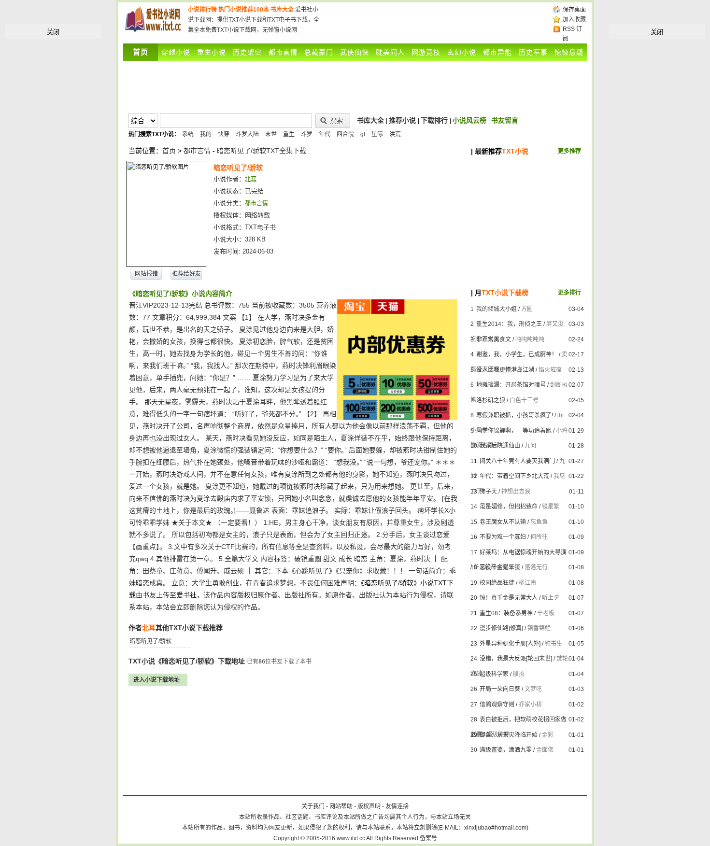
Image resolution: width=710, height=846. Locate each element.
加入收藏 (574, 19)
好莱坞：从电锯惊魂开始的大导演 (523, 552)
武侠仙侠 (354, 52)
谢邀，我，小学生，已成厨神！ (516, 354)
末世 (271, 134)
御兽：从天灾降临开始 (509, 735)
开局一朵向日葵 (500, 689)
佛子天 (488, 491)
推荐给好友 (186, 273)
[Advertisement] (436, 19)
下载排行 (434, 120)
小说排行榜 (202, 9)
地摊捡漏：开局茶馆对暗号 (511, 384)
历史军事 (533, 52)
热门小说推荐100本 (243, 9)
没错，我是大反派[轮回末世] (516, 658)
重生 (289, 134)
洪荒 (395, 134)
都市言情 (283, 52)
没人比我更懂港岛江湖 (505, 370)
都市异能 (497, 52)
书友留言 (504, 120)
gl (362, 134)
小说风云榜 (469, 120)
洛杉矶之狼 (490, 400)
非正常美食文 (493, 339)
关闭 (53, 32)
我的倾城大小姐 (496, 309)
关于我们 (313, 806)
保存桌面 (574, 9)
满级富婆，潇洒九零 (506, 750)
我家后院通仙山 (500, 445)
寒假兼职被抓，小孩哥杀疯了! (514, 415)
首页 (169, 151)
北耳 (250, 179)
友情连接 (397, 806)
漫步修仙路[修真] (501, 628)
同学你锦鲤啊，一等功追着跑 (514, 430)
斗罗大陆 (247, 134)
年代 (324, 134)
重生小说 (211, 52)
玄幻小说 (461, 52)
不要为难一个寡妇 (503, 537)
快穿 (223, 134)
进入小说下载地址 (156, 680)
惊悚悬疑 (568, 52)
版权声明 (369, 806)
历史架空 (247, 52)
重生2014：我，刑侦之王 (509, 324)
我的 (206, 134)
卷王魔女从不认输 (503, 522)
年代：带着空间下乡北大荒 (514, 476)
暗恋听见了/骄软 (150, 641)
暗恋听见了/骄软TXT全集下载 (261, 151)
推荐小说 (402, 120)
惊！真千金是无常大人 (509, 597)
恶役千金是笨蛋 (500, 567)
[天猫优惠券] (397, 418)
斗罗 (306, 134)
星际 (377, 134)
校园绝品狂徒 (497, 582)
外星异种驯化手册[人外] (510, 643)
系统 (188, 134)
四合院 (345, 134)
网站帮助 (341, 806)
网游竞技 (426, 52)
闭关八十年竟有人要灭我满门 (517, 461)
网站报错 (146, 273)
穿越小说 (175, 52)
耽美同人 (390, 52)
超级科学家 (494, 674)
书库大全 (282, 9)
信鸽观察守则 (497, 704)
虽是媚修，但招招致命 (509, 506)
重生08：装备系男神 (506, 613)
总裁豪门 (318, 52)
